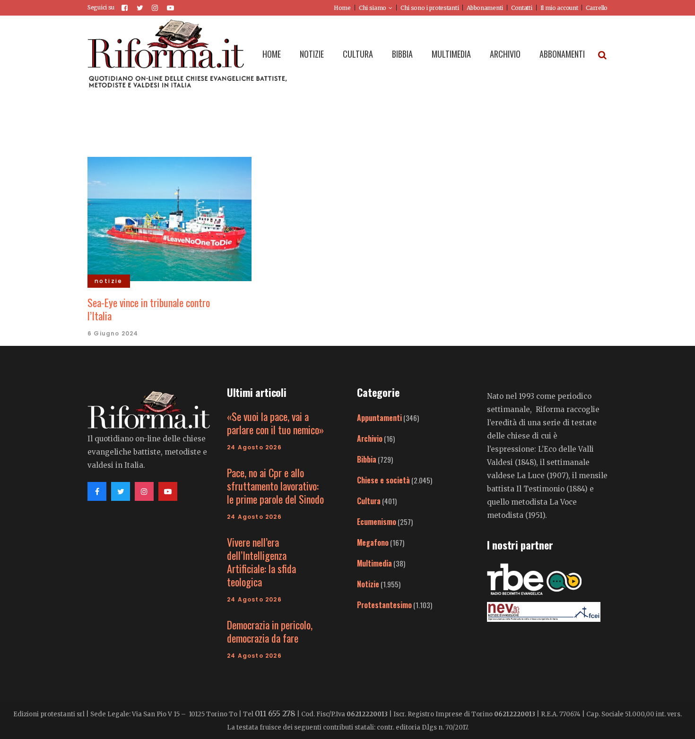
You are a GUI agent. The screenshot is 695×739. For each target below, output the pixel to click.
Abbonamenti (485, 7)
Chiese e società (383, 480)
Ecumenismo (376, 521)
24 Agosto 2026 (254, 447)
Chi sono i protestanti (429, 7)
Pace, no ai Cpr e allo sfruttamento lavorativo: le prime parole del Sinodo (275, 486)
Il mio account (559, 7)
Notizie (368, 584)
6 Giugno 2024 (113, 333)
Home (342, 7)
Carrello (597, 7)
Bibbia (366, 459)
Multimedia (374, 563)
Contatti (521, 7)
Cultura (369, 501)
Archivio (369, 438)
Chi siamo (372, 7)
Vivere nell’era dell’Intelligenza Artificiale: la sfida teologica (261, 561)
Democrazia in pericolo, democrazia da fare (270, 631)
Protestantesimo (384, 604)
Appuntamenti (379, 417)
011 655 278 (275, 713)
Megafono (373, 542)
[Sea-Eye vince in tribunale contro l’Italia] (169, 218)
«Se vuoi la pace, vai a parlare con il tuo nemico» (275, 423)
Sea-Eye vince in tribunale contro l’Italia (148, 309)
